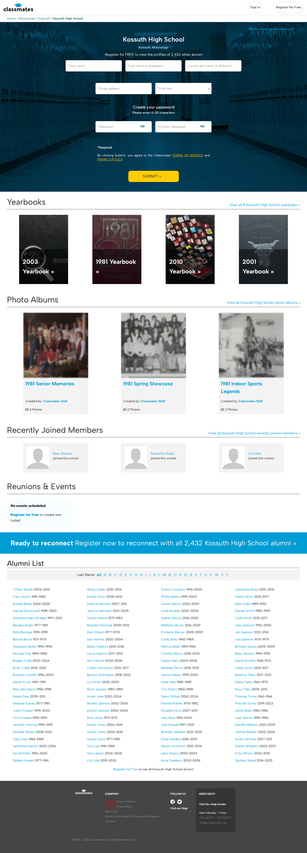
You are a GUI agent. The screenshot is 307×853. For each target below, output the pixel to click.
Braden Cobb (22, 661)
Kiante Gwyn (96, 597)
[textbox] (183, 88)
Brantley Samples (173, 732)
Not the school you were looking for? (272, 29)
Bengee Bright (23, 625)
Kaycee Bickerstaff (26, 611)
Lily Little (254, 453)
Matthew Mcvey (172, 625)
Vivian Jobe (95, 696)
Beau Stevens (62, 453)
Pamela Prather (172, 703)
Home (11, 18)
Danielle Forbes (24, 732)
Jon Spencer (244, 632)
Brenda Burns (22, 639)
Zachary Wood (245, 760)
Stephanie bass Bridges (30, 618)
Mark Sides (243, 604)
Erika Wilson (244, 753)
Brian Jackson (97, 689)
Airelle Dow (21, 696)
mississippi (27, 18)
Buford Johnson (98, 711)
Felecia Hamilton (99, 604)
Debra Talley (244, 682)
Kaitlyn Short (244, 597)
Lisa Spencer (244, 639)
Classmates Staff (55, 401)
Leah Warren (244, 718)
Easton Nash (170, 661)
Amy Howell (95, 661)
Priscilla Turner (246, 703)
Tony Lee (93, 746)
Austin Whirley (245, 739)
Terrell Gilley (22, 753)
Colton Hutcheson (100, 668)
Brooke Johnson (98, 703)
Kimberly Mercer (173, 632)
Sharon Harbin (97, 618)
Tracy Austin (22, 597)
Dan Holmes (96, 639)
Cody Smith (243, 618)
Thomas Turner (246, 696)
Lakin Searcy (170, 753)
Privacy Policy (110, 159)
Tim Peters (169, 689)
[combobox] (183, 88)
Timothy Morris (172, 653)
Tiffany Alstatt (23, 589)
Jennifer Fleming (25, 725)
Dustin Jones (96, 725)
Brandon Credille (25, 675)
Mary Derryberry (24, 689)
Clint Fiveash (22, 718)
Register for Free (125, 769)
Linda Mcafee (170, 611)
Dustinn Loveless (173, 589)
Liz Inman (94, 682)
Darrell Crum (22, 682)
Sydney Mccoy (171, 618)
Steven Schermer (173, 746)
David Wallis (243, 711)
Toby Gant (20, 739)
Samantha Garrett (25, 746)
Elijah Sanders (171, 739)
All (99, 575)
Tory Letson (95, 753)
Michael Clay (22, 653)
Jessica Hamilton (99, 611)
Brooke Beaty (22, 604)
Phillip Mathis (170, 597)
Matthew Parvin (172, 668)
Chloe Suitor (244, 668)
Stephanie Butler (25, 647)
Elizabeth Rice (171, 711)
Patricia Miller (170, 647)
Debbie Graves (23, 760)
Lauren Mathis (171, 604)
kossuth (44, 18)
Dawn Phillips (170, 696)
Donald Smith (244, 611)
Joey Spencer (245, 625)
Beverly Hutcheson (100, 675)
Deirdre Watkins (246, 725)
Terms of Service (187, 155)
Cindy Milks (169, 639)
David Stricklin (245, 661)
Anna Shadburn (171, 760)
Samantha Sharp (162, 453)
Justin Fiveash (23, 711)
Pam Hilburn (96, 632)
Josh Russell (170, 725)
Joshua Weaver (246, 732)
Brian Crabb (21, 668)
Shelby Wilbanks (246, 746)
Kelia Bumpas (22, 632)
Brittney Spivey (246, 647)
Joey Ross (168, 718)
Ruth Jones (95, 718)
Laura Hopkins (97, 653)
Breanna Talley (245, 675)
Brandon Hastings (99, 625)
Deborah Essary (24, 703)
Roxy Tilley (243, 689)
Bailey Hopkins (97, 647)
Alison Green (96, 589)
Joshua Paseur (171, 675)
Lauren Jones (96, 732)
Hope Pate (168, 682)
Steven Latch (96, 739)
